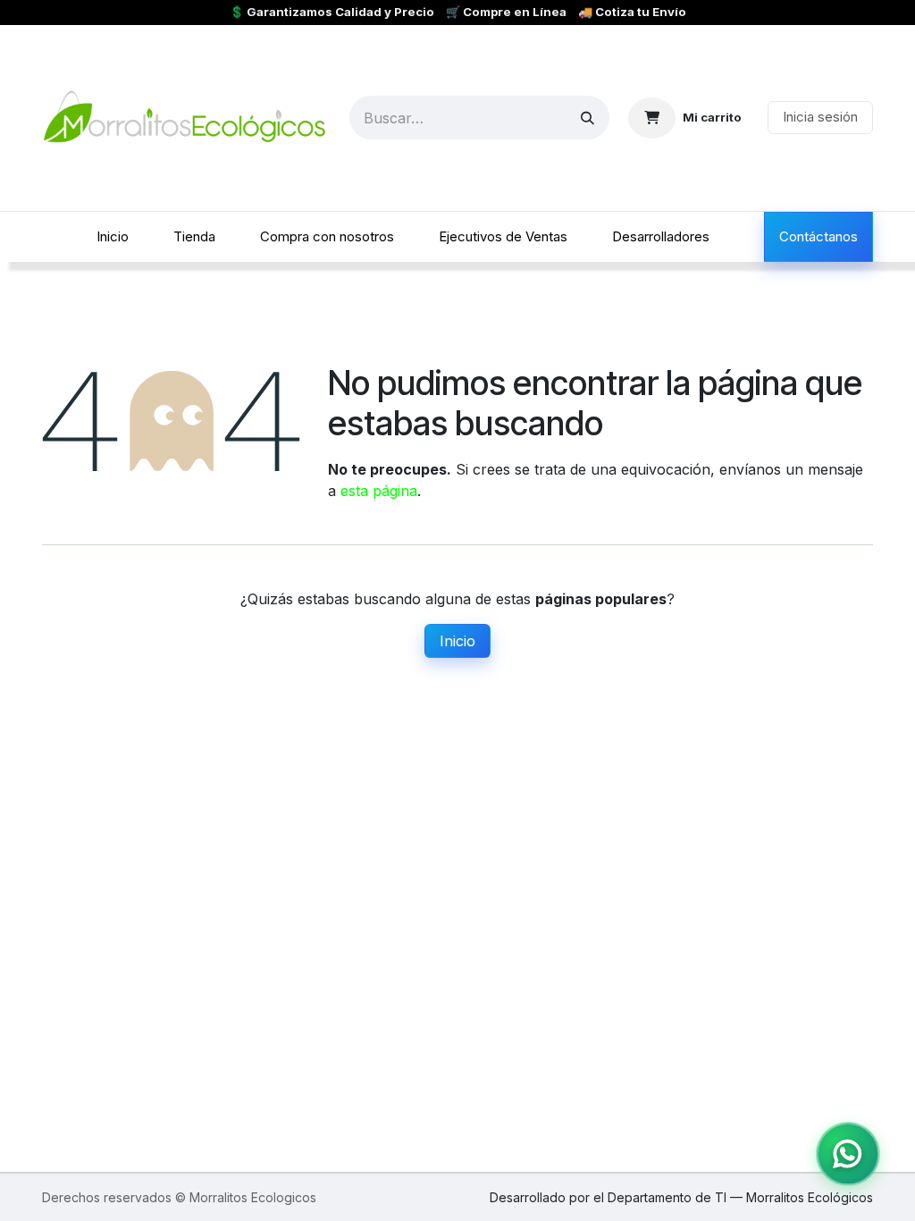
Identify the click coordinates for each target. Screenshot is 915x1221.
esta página (378, 491)
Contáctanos (818, 236)
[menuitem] (112, 237)
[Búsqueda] (587, 117)
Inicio (457, 641)
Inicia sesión (820, 116)
